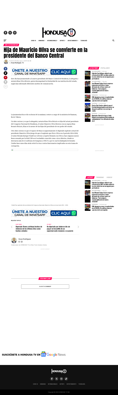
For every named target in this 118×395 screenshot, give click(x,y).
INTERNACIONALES (52, 40)
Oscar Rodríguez (16, 63)
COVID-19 (33, 40)
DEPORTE (62, 40)
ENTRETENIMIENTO (72, 40)
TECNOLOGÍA (83, 40)
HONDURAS (41, 40)
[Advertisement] (59, 13)
